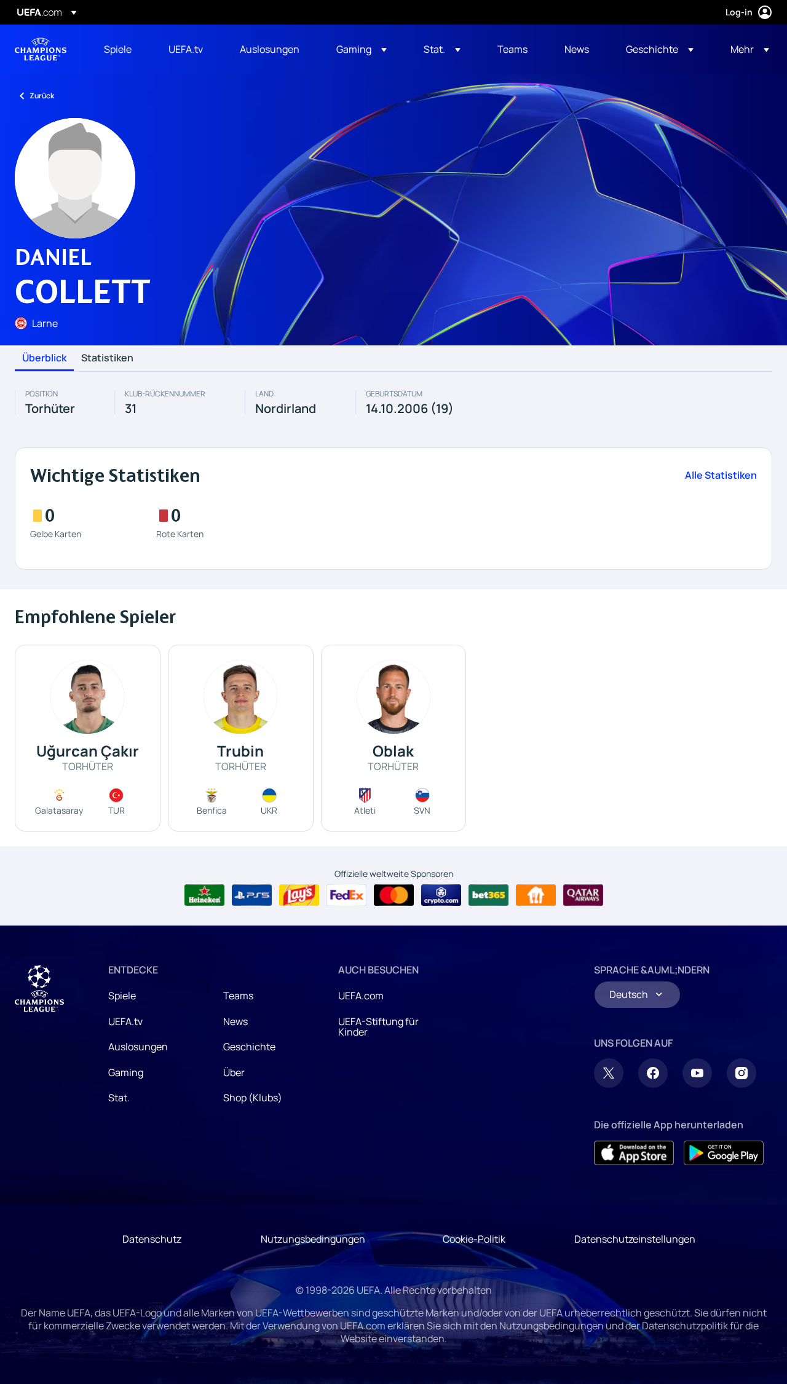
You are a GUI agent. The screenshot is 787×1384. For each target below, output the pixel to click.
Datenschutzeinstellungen (634, 1239)
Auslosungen (138, 1046)
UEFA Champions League (40, 49)
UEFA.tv (125, 1021)
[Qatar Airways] (583, 895)
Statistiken (107, 358)
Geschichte (249, 1046)
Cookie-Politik (474, 1239)
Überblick (44, 358)
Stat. (119, 1097)
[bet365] (488, 895)
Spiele (122, 995)
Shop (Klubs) (252, 1097)
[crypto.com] (441, 895)
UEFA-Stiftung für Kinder (378, 1027)
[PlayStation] (252, 895)
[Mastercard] (394, 895)
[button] (361, 49)
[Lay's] (299, 895)
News (235, 1021)
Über (234, 1072)
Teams (238, 995)
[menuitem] (121, 49)
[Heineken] (204, 895)
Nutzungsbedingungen (313, 1239)
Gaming (125, 1072)
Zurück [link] (42, 95)
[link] (118, 49)
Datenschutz (151, 1239)
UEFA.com (361, 995)
